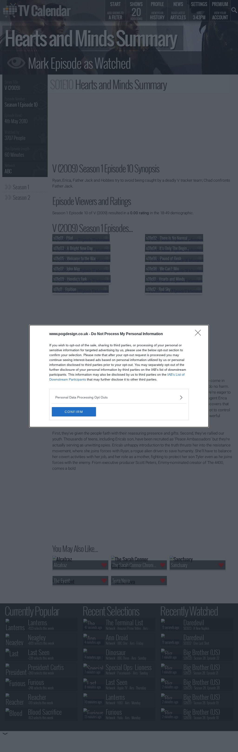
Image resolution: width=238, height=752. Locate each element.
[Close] (199, 334)
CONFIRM (74, 412)
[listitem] (119, 397)
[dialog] (119, 376)
